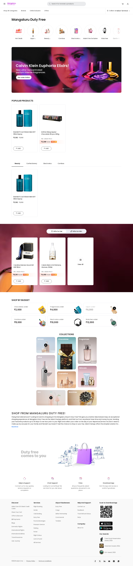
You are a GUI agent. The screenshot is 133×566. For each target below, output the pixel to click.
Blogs (13, 523)
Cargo (57, 510)
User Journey (16, 541)
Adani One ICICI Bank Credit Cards (20, 508)
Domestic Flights (17, 527)
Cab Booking (38, 514)
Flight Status (38, 535)
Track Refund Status (84, 514)
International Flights (18, 530)
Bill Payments (16, 519)
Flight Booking (38, 507)
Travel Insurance (17, 537)
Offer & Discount (17, 516)
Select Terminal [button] (122, 11)
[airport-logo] (11, 4)
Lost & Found (38, 539)
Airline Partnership (61, 514)
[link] (66, 4)
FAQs (79, 517)
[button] (122, 4)
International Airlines (18, 534)
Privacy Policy (30, 561)
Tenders (58, 521)
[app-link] (106, 523)
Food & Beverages (39, 521)
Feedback (81, 510)
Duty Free (37, 517)
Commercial (59, 517)
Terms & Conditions (44, 561)
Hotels (36, 510)
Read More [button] (15, 427)
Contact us (81, 507)
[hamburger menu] (4, 4)
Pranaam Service (39, 525)
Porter (35, 532)
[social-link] (95, 561)
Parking (36, 528)
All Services (37, 543)
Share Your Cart (17, 512)
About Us (80, 528)
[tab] (17, 163)
